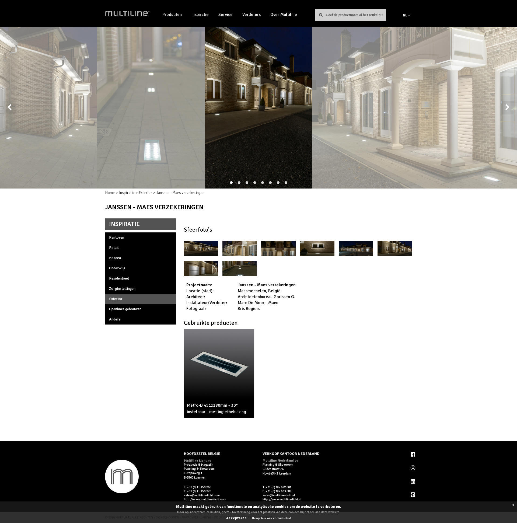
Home (110, 192)
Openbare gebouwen (125, 309)
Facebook (413, 454)
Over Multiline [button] (283, 14)
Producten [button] (172, 14)
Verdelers (251, 14)
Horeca (115, 258)
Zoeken (320, 14)
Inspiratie (200, 14)
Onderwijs (117, 268)
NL (405, 15)
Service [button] (225, 14)
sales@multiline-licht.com (202, 495)
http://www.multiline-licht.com (205, 499)
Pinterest (413, 494)
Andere (115, 319)
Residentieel (119, 278)
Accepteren (236, 518)
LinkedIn (413, 481)
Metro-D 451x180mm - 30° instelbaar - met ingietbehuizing (216, 408)
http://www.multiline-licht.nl (282, 499)
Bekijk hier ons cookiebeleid (271, 518)
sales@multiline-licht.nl (279, 495)
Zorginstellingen (122, 288)
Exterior (145, 192)
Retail (114, 247)
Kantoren (116, 237)
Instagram (413, 467)
